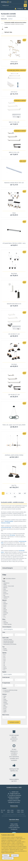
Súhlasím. (5, 855)
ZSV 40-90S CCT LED (14, 394)
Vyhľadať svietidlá (14, 722)
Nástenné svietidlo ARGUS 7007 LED (14, 182)
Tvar (3, 646)
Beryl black (14, 273)
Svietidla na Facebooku (15, 795)
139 (19, 493)
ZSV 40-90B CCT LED (14, 334)
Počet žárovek (5, 677)
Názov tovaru (5, 714)
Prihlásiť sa (20, 8)
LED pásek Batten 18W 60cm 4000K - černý (14, 243)
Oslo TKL (14, 485)
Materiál (4, 600)
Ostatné (4, 688)
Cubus (14, 213)
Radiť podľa (4, 18)
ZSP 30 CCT (14, 92)
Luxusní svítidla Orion (14, 827)
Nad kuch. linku (8, 32)
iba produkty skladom (10, 578)
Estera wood (14, 61)
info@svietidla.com (15, 793)
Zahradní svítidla (14, 825)
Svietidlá (3, 16)
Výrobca (4, 694)
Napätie (4, 672)
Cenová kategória (6, 626)
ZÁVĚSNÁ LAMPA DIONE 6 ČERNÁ (14, 455)
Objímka (4, 652)
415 (15, 496)
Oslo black (14, 364)
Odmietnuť (15, 855)
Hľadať (25, 5)
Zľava (3, 619)
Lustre (6, 27)
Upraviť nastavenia (7, 858)
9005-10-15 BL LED (14, 122)
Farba (3, 581)
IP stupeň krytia (6, 683)
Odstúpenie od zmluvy (14, 802)
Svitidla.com (14, 829)
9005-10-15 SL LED (14, 152)
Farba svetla (5, 637)
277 (25, 493)
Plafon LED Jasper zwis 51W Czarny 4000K (14, 425)
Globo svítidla (14, 824)
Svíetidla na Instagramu (14, 797)
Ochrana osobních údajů (14, 800)
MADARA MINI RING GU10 (14, 303)
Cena (3, 632)
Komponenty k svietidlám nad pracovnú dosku (14, 24)
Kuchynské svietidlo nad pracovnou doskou (15, 22)
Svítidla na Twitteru (14, 799)
